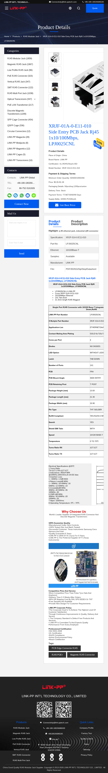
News (86, 744)
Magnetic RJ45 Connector (82, 655)
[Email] (27, 195)
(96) (20, 70)
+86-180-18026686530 (94, 2)
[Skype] (15, 195)
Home (6, 36)
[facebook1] (45, 756)
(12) (18, 131)
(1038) (20, 93)
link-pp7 (55, 739)
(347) (18, 82)
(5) (16, 154)
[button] (56, 105)
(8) (17, 143)
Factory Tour (86, 733)
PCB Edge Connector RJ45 (65, 648)
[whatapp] (21, 195)
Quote (94, 8)
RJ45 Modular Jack (31, 36)
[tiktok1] (63, 760)
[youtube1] (45, 760)
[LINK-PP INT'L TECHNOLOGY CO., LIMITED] (18, 8)
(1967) (20, 64)
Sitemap (86, 749)
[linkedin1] (63, 756)
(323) (20, 76)
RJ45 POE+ (57, 655)
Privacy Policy (86, 755)
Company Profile (87, 728)
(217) (20, 105)
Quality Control (86, 739)
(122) (20, 87)
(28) (18, 137)
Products (16, 36)
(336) (15, 125)
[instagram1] (54, 760)
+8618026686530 (55, 734)
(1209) (16, 112)
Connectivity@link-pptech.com (64, 2)
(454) (20, 120)
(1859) (19, 58)
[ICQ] (33, 195)
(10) (19, 160)
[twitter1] (54, 756)
